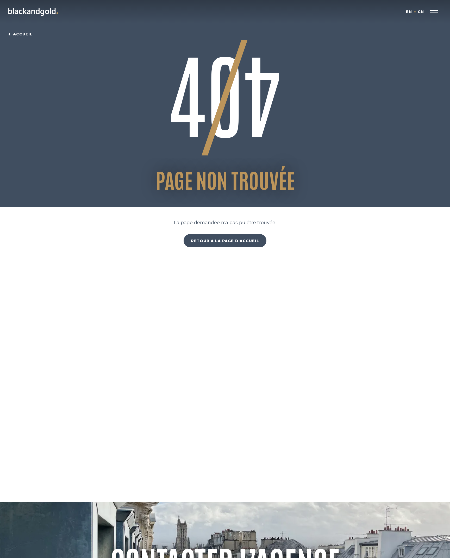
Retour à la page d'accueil (225, 241)
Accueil (23, 34)
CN (421, 12)
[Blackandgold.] (33, 12)
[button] (434, 11)
